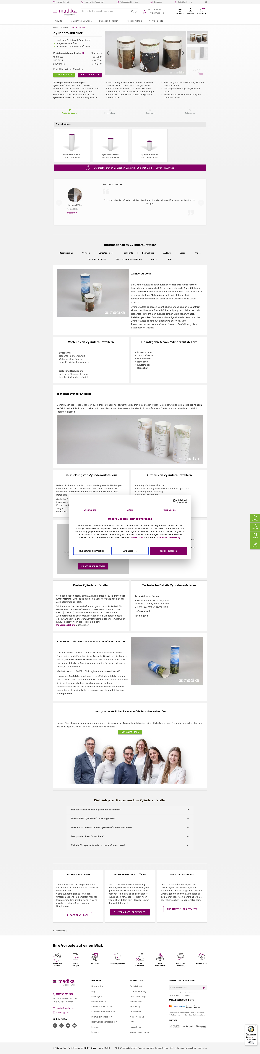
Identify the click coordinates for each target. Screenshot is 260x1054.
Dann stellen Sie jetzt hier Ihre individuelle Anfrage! (133, 168)
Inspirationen (136, 1027)
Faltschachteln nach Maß (103, 1012)
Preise (198, 253)
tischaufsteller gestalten (182, 909)
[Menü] (255, 1026)
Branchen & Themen (108, 21)
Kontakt (155, 259)
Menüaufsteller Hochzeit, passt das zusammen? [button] (96, 809)
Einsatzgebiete (106, 253)
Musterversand (137, 1017)
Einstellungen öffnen (93, 566)
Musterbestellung (134, 21)
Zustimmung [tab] (90, 510)
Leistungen (96, 996)
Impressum (137, 537)
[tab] (130, 810)
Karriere (95, 1032)
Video (182, 253)
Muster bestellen (89, 75)
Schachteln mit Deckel (101, 1007)
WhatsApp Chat (63, 1012)
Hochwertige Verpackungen (104, 1022)
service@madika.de (65, 1008)
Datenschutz (190, 1048)
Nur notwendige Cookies (91, 551)
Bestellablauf (136, 986)
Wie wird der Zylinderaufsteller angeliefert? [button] (93, 818)
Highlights (128, 253)
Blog (93, 991)
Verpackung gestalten (140, 1032)
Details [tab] (130, 510)
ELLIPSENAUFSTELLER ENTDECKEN (130, 912)
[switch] (251, 1042)
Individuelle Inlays (138, 996)
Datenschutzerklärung (168, 537)
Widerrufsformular (146, 1048)
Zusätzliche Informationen (129, 259)
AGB (117, 1048)
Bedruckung (148, 253)
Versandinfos (136, 1002)
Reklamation (135, 1012)
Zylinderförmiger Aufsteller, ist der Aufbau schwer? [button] (98, 845)
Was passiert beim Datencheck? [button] (87, 836)
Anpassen (128, 551)
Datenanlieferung (138, 991)
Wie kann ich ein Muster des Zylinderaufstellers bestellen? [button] (101, 827)
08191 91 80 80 (66, 994)
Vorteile (86, 253)
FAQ (170, 259)
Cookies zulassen (168, 551)
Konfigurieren (64, 75)
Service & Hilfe (156, 21)
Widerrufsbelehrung (128, 1048)
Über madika (97, 986)
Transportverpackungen (81, 21)
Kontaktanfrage (130, 732)
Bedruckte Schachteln (101, 1017)
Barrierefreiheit (161, 1048)
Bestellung (136, 981)
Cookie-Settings (177, 1048)
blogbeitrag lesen (77, 915)
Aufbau (167, 253)
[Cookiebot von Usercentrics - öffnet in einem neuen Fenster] (175, 501)
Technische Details (97, 259)
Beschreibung (66, 253)
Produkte (58, 21)
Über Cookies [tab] (169, 510)
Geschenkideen (98, 1002)
